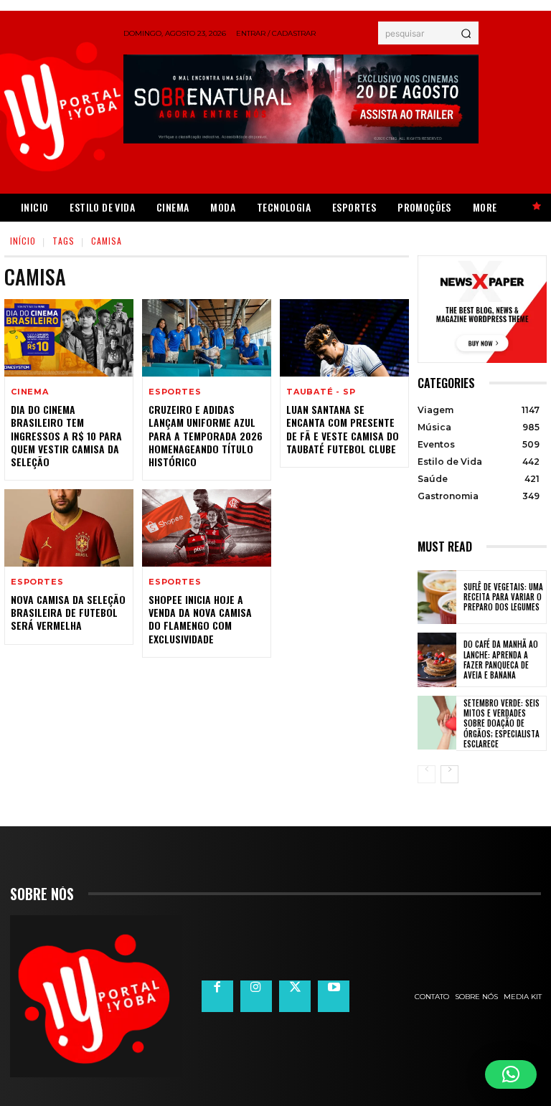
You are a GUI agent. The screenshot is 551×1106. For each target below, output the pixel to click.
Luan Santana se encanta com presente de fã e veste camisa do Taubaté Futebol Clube (342, 429)
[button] (511, 1074)
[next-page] (449, 774)
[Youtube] (333, 996)
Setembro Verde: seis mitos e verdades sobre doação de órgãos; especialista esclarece (501, 723)
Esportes (175, 392)
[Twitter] (295, 996)
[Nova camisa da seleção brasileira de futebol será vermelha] (68, 528)
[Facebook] (217, 996)
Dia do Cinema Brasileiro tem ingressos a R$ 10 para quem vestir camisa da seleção (66, 435)
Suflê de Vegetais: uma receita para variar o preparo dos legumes (503, 597)
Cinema (30, 392)
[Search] (466, 33)
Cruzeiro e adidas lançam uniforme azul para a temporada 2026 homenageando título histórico (206, 435)
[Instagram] (256, 996)
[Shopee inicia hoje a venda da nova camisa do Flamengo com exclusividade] (206, 528)
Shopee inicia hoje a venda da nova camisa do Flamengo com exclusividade (200, 619)
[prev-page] (426, 774)
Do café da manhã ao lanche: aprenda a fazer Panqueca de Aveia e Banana (500, 659)
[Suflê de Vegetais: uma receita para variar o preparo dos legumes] (437, 597)
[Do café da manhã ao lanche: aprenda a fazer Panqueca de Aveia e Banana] (437, 660)
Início (23, 241)
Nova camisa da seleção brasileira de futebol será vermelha (68, 612)
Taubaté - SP (321, 392)
